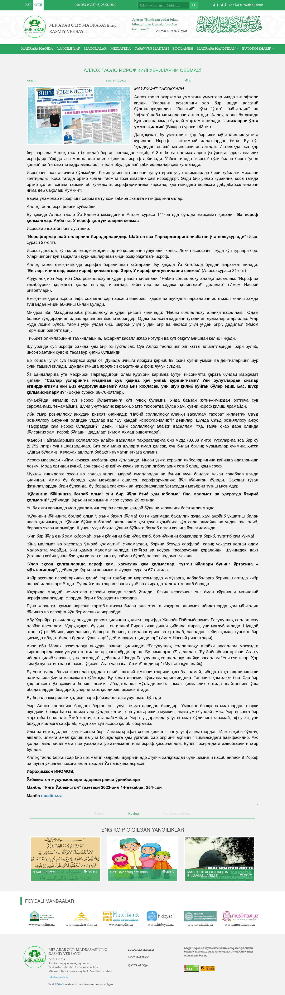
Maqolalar (95, 49)
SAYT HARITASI (138, 957)
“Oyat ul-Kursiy (44, 872)
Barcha (176, 813)
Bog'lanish (183, 49)
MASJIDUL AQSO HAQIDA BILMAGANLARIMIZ (207, 874)
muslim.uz (51, 795)
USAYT (59, 984)
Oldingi (99, 813)
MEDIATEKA (121, 49)
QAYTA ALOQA (138, 965)
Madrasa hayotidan (216, 49)
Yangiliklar (68, 49)
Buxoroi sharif (257, 49)
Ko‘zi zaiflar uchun (248, 5)
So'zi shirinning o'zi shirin (129, 872)
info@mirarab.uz (59, 977)
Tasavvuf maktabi (152, 49)
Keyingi (134, 813)
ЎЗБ (28, 5)
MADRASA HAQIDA (37, 49)
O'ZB (38, 5)
